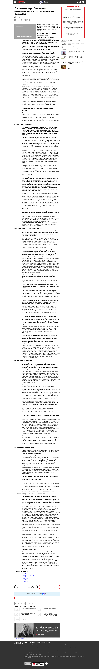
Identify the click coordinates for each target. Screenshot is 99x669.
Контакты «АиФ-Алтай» (29, 642)
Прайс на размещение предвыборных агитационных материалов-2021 (40, 644)
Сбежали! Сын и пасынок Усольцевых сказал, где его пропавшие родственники (76, 62)
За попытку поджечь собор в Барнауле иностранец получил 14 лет (73, 16)
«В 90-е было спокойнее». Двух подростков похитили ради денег (75, 57)
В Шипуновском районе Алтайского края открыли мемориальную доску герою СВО (73, 22)
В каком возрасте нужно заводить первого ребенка (28, 609)
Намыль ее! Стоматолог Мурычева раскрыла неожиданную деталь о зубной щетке (75, 48)
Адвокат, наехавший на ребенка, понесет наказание (28, 614)
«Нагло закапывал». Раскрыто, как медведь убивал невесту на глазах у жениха (76, 43)
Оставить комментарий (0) (50, 587)
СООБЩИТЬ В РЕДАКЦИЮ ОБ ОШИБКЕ (66, 644)
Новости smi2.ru (19, 638)
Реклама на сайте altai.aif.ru (43, 642)
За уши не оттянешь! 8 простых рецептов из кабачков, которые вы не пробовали (76, 67)
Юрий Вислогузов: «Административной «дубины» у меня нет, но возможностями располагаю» (47, 615)
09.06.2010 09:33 (18, 5)
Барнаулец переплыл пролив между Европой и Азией (73, 28)
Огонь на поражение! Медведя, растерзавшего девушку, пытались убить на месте (73, 11)
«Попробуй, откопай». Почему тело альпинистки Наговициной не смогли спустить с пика (76, 52)
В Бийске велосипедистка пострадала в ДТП (73, 34)
